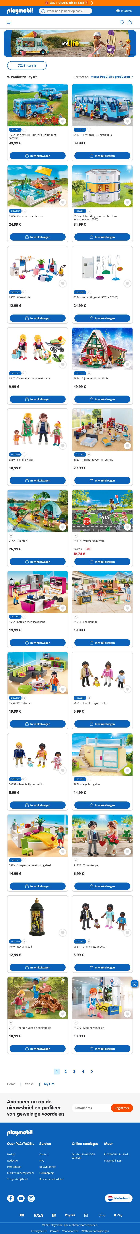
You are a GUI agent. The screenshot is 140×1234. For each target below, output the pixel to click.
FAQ (41, 1160)
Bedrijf (11, 1154)
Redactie (12, 1160)
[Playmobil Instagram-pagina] (31, 1198)
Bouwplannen (47, 1166)
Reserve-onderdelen (51, 1179)
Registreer (121, 1108)
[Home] (20, 11)
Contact (44, 1154)
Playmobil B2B (112, 1160)
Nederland (122, 1198)
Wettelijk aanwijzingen (95, 1231)
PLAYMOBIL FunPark (116, 1154)
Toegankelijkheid (17, 1179)
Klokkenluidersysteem (20, 1173)
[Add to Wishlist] (62, 121)
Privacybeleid (39, 1231)
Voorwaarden (70, 1231)
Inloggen (126, 11)
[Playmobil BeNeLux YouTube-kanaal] (21, 1198)
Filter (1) (30, 66)
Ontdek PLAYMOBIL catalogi (83, 1156)
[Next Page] (92, 1071)
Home (11, 1084)
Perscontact (14, 1166)
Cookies (54, 1231)
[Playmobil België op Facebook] (10, 1198)
